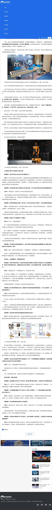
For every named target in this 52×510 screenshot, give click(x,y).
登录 (42, 37)
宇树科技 (6, 429)
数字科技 (6, 29)
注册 (45, 37)
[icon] (37, 504)
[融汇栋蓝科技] (5, 2)
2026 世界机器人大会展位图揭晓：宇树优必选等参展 (44, 466)
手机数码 (6, 24)
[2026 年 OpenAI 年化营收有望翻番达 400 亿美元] (35, 473)
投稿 (49, 37)
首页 (5, 7)
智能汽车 (6, 33)
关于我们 (13, 499)
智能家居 (6, 16)
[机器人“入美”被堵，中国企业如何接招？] (35, 486)
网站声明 (8, 499)
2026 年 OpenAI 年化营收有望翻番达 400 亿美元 (44, 473)
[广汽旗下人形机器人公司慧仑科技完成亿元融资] (35, 479)
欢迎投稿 (2, 499)
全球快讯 (6, 11)
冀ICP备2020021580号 (20, 501)
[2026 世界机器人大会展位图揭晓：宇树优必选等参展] (35, 466)
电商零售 (6, 20)
